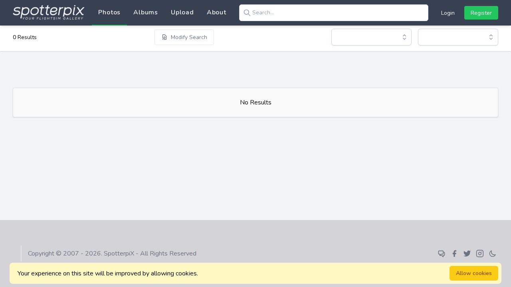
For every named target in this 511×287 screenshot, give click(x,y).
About (216, 12)
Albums (145, 12)
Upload (182, 12)
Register (481, 13)
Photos (109, 12)
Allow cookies (474, 273)
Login (448, 13)
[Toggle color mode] (493, 254)
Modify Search (189, 37)
